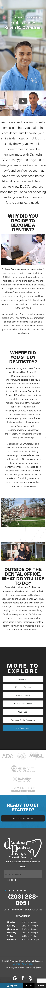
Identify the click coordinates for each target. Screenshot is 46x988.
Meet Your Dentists (23, 687)
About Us (23, 679)
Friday (10, 935)
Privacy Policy (27, 963)
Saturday (11, 939)
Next (10, 879)
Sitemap (16, 963)
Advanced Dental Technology (23, 720)
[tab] (5, 890)
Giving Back (23, 711)
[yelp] (30, 978)
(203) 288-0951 (23, 899)
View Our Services (23, 728)
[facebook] (22, 978)
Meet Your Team (23, 695)
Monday (11, 922)
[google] (15, 978)
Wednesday (12, 929)
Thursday (11, 932)
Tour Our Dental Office (23, 703)
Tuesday (11, 925)
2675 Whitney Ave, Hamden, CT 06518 (23, 909)
